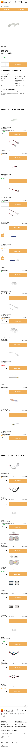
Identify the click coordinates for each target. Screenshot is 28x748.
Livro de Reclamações (20, 726)
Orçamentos (21, 9)
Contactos (4, 722)
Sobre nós (3, 721)
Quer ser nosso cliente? (7, 726)
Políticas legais (19, 724)
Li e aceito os (9, 736)
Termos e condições (11, 736)
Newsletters (4, 724)
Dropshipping (18, 721)
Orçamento (17, 64)
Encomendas (7, 9)
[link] (18, 710)
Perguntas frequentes (21, 722)
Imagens (3, 48)
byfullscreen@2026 (4, 746)
